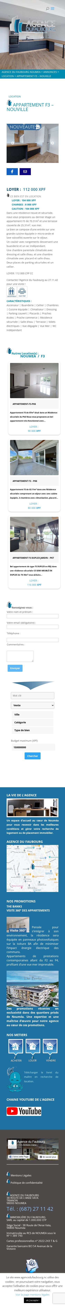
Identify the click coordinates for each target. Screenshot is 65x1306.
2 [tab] (18, 156)
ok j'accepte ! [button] (32, 1300)
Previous (12, 143)
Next (52, 143)
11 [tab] (36, 161)
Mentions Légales (21, 1175)
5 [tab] (34, 156)
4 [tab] (28, 156)
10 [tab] (31, 161)
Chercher (32, 756)
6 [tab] (39, 156)
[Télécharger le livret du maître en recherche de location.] (15, 1092)
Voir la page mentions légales (32, 1294)
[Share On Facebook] (12, 171)
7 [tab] (44, 156)
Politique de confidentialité (26, 1182)
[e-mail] (25, 171)
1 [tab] (13, 156)
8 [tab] (49, 156)
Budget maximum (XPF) (24, 740)
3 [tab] (23, 156)
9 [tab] (54, 156)
